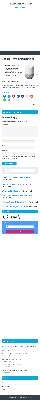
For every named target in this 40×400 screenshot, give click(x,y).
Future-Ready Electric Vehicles (11, 365)
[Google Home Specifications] (20, 79)
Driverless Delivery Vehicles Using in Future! (15, 354)
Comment (5, 125)
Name (4, 139)
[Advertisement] (20, 31)
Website (4, 151)
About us (5, 383)
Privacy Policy (6, 389)
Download (6, 180)
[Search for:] (20, 171)
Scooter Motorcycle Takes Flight (12, 359)
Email (3, 145)
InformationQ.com (25, 397)
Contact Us (5, 386)
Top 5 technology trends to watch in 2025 (15, 370)
